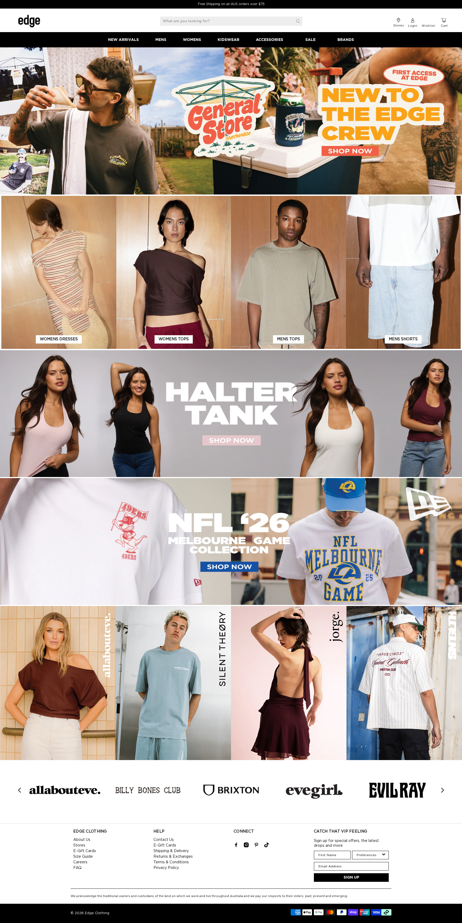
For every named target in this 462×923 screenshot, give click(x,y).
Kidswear (228, 40)
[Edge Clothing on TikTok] (266, 846)
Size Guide (83, 857)
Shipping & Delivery (171, 851)
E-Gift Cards (84, 851)
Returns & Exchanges (173, 857)
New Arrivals (123, 40)
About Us (81, 840)
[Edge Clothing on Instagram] (246, 846)
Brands (345, 40)
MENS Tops (288, 339)
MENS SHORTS (403, 339)
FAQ (77, 868)
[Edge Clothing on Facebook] (236, 846)
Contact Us (163, 840)
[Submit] (298, 21)
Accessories (269, 40)
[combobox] (369, 855)
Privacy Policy (166, 868)
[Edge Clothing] (29, 21)
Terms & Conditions (171, 862)
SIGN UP (351, 877)
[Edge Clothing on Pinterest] (256, 846)
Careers (80, 862)
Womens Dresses (59, 339)
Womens (192, 40)
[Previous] (20, 790)
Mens (160, 40)
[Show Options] (383, 855)
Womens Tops (174, 339)
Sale (310, 40)
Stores (79, 845)
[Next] (442, 790)
